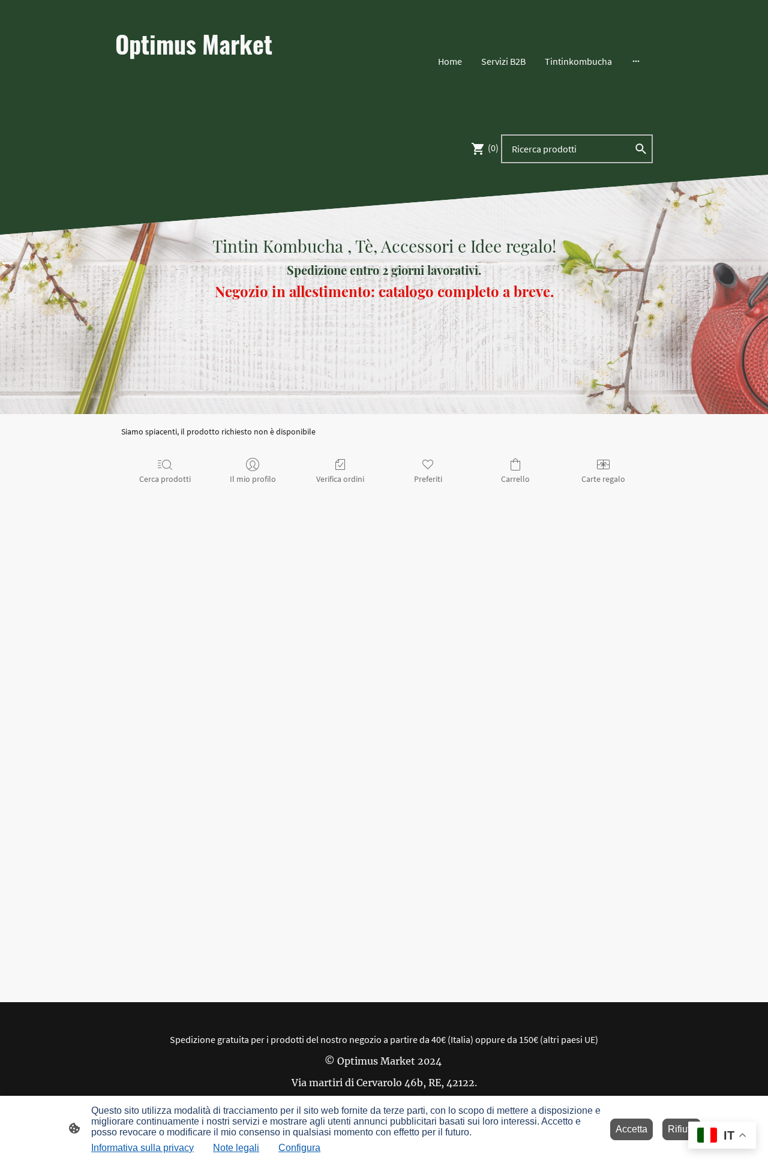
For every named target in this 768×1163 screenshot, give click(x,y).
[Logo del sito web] (198, 105)
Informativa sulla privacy (142, 1148)
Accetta (631, 1129)
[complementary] (722, 1136)
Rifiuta (681, 1129)
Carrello (515, 478)
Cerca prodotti (165, 478)
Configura (299, 1148)
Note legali (236, 1148)
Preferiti (428, 478)
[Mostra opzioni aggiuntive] (636, 61)
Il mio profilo (253, 478)
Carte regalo (603, 478)
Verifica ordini (340, 478)
